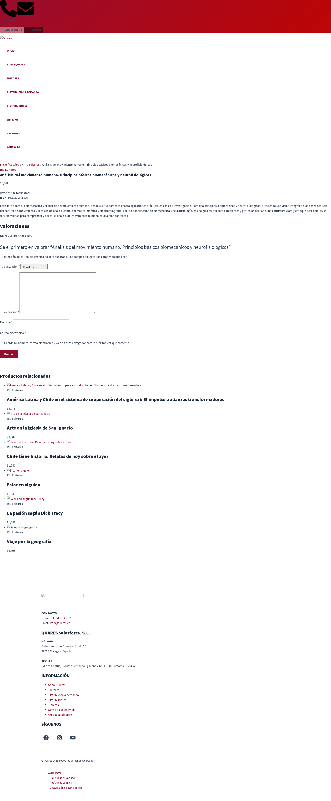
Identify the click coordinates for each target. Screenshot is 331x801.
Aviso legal (54, 772)
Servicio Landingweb (61, 710)
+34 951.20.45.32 (60, 618)
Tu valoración (9, 312)
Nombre (6, 322)
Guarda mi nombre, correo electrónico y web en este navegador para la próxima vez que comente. (67, 343)
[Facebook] (46, 737)
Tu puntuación (10, 266)
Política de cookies (61, 782)
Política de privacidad (62, 777)
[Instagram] (59, 737)
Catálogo (13, 133)
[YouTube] (73, 737)
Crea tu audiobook (60, 715)
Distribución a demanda (23, 92)
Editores (13, 78)
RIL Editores (32, 165)
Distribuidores (17, 105)
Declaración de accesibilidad (66, 787)
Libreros (13, 119)
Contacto (13, 147)
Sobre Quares (16, 64)
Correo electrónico (13, 333)
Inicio (11, 50)
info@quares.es (60, 623)
